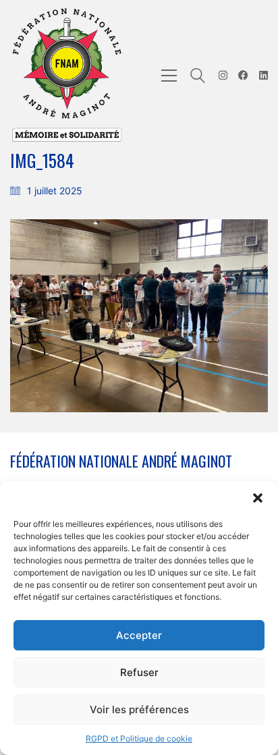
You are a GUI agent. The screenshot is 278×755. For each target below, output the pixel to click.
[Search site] (197, 77)
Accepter (139, 635)
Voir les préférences (139, 709)
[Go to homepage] (67, 75)
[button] (258, 498)
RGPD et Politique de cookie (139, 738)
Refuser (139, 672)
